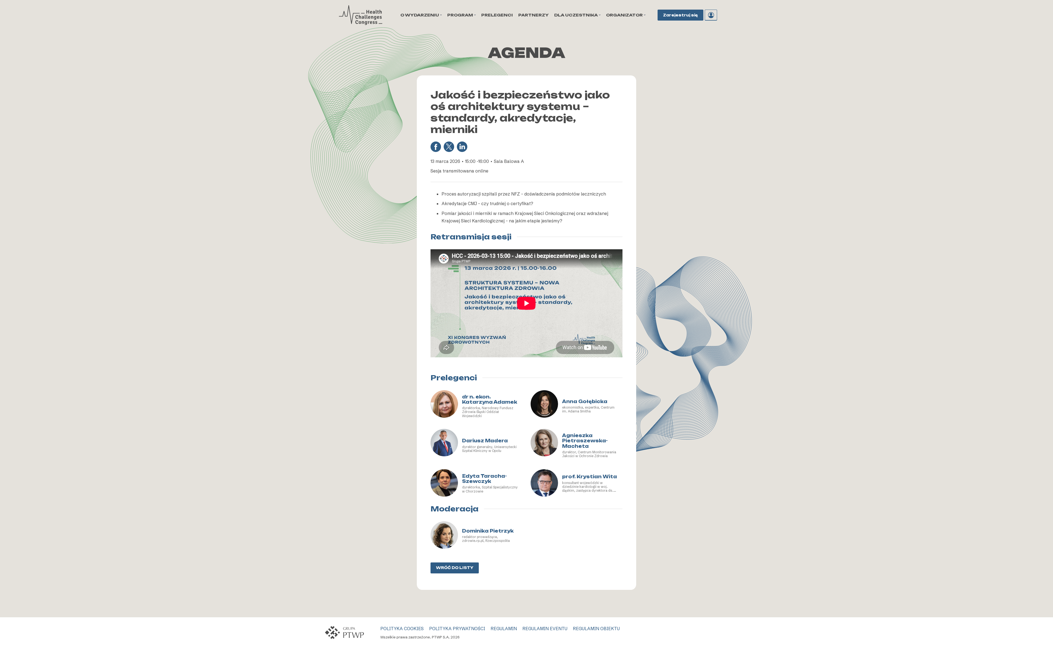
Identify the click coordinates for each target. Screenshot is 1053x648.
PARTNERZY (533, 15)
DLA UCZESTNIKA (576, 15)
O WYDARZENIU (419, 15)
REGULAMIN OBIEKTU (596, 628)
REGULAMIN (504, 628)
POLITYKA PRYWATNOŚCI (457, 628)
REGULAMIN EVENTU (544, 628)
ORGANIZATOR (624, 15)
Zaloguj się (711, 15)
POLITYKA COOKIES (402, 628)
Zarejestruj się (680, 15)
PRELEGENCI (497, 15)
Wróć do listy (454, 567)
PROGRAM (460, 15)
